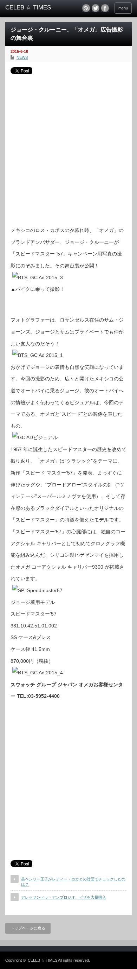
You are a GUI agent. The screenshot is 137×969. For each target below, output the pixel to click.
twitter (95, 8)
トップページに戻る (28, 928)
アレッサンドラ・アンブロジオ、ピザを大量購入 (63, 897)
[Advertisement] (68, 147)
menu (123, 8)
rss (86, 8)
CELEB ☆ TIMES (42, 960)
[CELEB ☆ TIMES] (32, 7)
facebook (105, 8)
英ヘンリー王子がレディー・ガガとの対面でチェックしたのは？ (73, 881)
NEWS (22, 57)
